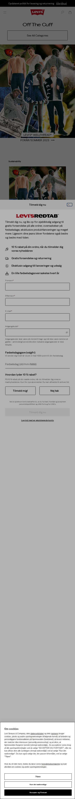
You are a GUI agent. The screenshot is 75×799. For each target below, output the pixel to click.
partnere (54, 733)
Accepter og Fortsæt (38, 792)
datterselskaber (37, 733)
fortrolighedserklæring (51, 764)
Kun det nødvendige (38, 784)
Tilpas (38, 776)
